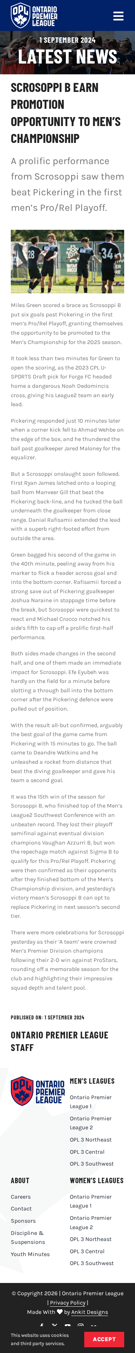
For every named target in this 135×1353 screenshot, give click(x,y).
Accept (104, 1339)
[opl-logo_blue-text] (38, 1078)
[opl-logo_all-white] (34, 5)
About (20, 1180)
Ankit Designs (89, 1311)
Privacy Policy (67, 1302)
